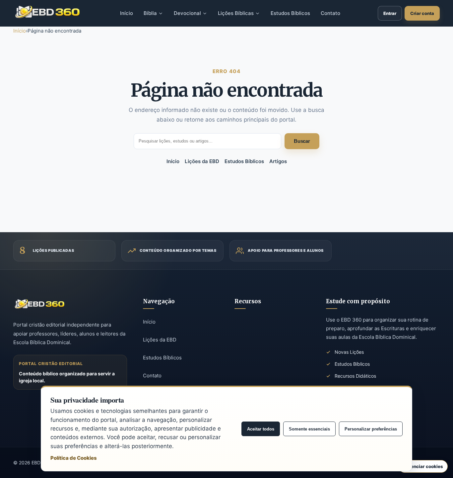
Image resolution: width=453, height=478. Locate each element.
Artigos (278, 161)
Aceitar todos (260, 429)
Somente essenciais (309, 429)
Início (19, 31)
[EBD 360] (47, 12)
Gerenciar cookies (423, 466)
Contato (152, 375)
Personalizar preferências (371, 429)
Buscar (302, 141)
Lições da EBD (202, 161)
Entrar (389, 13)
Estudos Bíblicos (244, 161)
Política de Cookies (73, 458)
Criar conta (422, 13)
